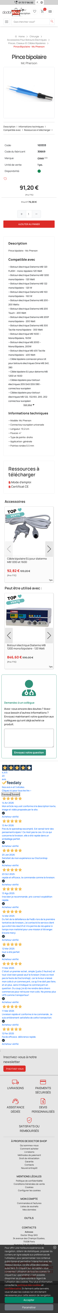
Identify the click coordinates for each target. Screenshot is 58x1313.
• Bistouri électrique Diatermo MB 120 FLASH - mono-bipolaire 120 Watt (27, 268)
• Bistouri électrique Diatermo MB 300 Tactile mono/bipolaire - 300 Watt (28, 327)
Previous (6, 794)
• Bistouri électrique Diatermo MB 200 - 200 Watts (28, 302)
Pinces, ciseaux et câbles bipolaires (26, 43)
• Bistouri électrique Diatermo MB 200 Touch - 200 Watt (28, 310)
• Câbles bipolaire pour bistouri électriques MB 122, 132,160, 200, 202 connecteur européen (27, 396)
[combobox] (37, 2)
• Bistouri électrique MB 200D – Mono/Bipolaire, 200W (24, 344)
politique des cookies (29, 1285)
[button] (42, 2)
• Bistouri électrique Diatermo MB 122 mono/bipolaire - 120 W (27, 285)
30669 (41, 151)
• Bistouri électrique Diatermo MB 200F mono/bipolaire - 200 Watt (28, 319)
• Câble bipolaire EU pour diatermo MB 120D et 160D (28, 373)
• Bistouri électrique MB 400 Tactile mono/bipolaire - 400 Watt (26, 352)
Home (20, 36)
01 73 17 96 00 (26, 2)
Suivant (16, 794)
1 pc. (40, 164)
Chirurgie (34, 36)
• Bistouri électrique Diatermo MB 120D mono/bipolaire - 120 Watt (28, 277)
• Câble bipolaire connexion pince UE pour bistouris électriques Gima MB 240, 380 (28, 363)
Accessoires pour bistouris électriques (27, 39)
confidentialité (13, 1288)
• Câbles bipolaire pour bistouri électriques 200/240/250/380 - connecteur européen (24, 384)
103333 (42, 145)
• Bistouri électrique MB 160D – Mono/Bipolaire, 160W (24, 336)
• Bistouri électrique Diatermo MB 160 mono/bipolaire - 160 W (28, 294)
